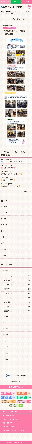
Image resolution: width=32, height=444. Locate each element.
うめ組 (3, 255)
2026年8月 (8, 280)
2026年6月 (8, 289)
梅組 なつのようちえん (11, 174)
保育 (2, 231)
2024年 (5, 322)
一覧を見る (26, 191)
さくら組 (4, 206)
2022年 (5, 335)
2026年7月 (8, 285)
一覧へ (16, 152)
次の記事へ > (25, 152)
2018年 (5, 359)
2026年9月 (8, 276)
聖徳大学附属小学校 (8, 427)
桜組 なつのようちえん (11, 162)
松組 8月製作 (8, 180)
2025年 (5, 316)
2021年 (5, 341)
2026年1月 (8, 311)
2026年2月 (8, 307)
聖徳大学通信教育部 (8, 415)
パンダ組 (4, 212)
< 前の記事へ (6, 152)
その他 (3, 249)
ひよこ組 (4, 225)
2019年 (5, 353)
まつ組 (3, 219)
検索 (27, 2)
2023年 (5, 328)
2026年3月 (8, 302)
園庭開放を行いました (11, 186)
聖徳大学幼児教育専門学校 (10, 419)
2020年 (5, 347)
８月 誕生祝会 (8, 168)
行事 (2, 237)
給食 (2, 243)
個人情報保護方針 (16, 381)
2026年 (5, 271)
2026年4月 (8, 298)
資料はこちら (5, 2)
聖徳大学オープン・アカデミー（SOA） (14, 431)
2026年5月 (8, 293)
